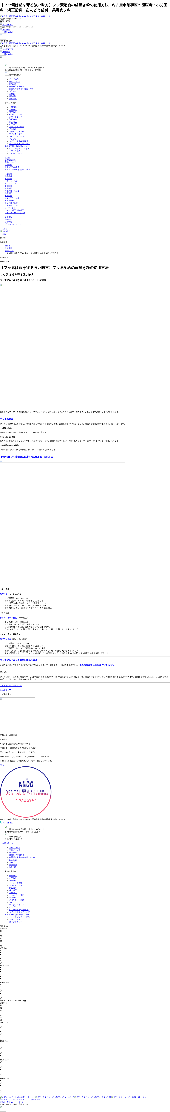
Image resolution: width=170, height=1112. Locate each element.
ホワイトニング (15, 117)
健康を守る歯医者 (16, 86)
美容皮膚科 (9, 201)
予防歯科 (13, 129)
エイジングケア (15, 153)
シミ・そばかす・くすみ (19, 149)
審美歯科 (13, 112)
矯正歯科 (13, 119)
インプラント (14, 139)
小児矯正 (13, 124)
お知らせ (13, 91)
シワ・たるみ (14, 151)
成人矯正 (13, 122)
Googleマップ (5, 690)
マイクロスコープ (16, 136)
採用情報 (13, 99)
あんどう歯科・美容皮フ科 (11, 686)
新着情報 (8, 222)
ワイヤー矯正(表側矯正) (19, 141)
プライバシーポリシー (14, 224)
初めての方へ (14, 79)
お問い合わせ (7, 843)
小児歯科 (13, 110)
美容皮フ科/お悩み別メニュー (17, 146)
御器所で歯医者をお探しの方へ (22, 89)
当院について (14, 82)
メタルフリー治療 (16, 132)
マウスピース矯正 (16, 127)
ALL (2, 765)
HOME (7, 158)
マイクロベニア (15, 134)
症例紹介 (13, 96)
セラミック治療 (15, 114)
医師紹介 (13, 84)
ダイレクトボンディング (19, 144)
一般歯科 (13, 107)
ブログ (12, 94)
